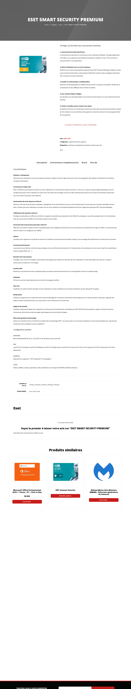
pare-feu (99, 145)
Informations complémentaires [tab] (64, 162)
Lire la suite (27, 502)
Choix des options (65, 496)
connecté (27, 433)
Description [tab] (42, 162)
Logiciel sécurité (74, 142)
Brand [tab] (84, 162)
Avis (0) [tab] (93, 162)
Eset (61, 150)
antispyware (79, 145)
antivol (93, 145)
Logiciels (83, 142)
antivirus (87, 145)
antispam (71, 145)
